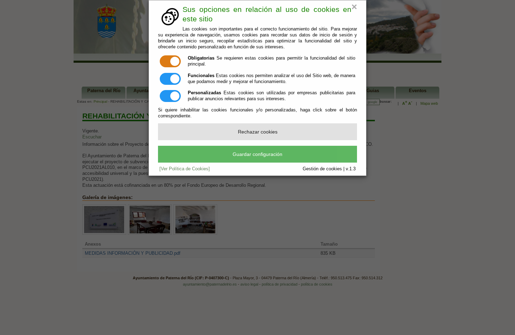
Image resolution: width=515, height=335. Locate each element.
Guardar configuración (257, 154)
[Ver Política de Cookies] (184, 168)
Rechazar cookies (257, 132)
